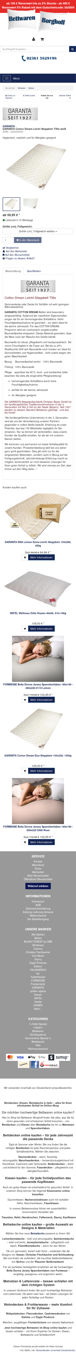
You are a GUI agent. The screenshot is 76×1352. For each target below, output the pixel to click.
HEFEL (38, 998)
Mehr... (38, 1008)
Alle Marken (38, 934)
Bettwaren (38, 1031)
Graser (38, 994)
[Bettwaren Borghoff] (38, 21)
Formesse (62, 1270)
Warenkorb (38, 865)
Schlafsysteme (38, 1034)
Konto (38, 868)
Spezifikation (34, 271)
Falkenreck (45, 1217)
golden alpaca (38, 991)
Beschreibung (13, 271)
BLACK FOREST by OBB (38, 941)
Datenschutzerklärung (38, 908)
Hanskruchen (30, 1217)
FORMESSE (38, 980)
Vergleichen (12, 247)
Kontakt (38, 861)
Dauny (38, 959)
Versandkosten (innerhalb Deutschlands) (55, 1350)
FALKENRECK (38, 970)
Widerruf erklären (38, 886)
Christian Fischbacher (38, 952)
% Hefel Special (38, 1024)
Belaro (38, 938)
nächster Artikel (65, 95)
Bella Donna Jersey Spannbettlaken (28, 1270)
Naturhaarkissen (33, 1203)
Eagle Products (38, 962)
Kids (38, 1045)
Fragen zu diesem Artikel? (20, 258)
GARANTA (38, 987)
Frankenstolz (38, 984)
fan (38, 973)
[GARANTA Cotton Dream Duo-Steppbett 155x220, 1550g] (38, 730)
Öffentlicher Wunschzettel (38, 879)
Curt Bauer (38, 955)
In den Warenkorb (29, 240)
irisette (38, 1001)
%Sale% (38, 1027)
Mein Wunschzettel (38, 875)
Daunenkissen (16, 1199)
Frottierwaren (38, 1304)
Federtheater (38, 977)
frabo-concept (56, 1346)
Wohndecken (14, 1304)
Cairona (38, 948)
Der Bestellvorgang (38, 919)
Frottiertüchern (37, 1322)
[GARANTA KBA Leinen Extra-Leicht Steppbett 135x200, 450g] (38, 516)
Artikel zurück (30, 95)
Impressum (38, 901)
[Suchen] (72, 49)
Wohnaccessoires (38, 1048)
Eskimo (38, 966)
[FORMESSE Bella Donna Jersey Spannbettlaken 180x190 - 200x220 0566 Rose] (38, 801)
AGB (38, 905)
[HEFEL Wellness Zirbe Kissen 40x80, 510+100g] (38, 587)
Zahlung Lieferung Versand (38, 912)
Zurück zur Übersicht (10, 96)
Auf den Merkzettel (16, 251)
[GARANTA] (20, 113)
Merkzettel (38, 872)
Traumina (7, 1217)
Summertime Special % (38, 1038)
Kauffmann (69, 1217)
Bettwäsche (38, 1041)
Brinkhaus (38, 945)
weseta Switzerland (63, 1322)
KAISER (38, 1005)
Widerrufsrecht (38, 915)
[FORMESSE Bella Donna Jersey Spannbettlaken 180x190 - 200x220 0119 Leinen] (38, 659)
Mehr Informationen (41, 557)
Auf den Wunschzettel (17, 254)
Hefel (17, 1217)
